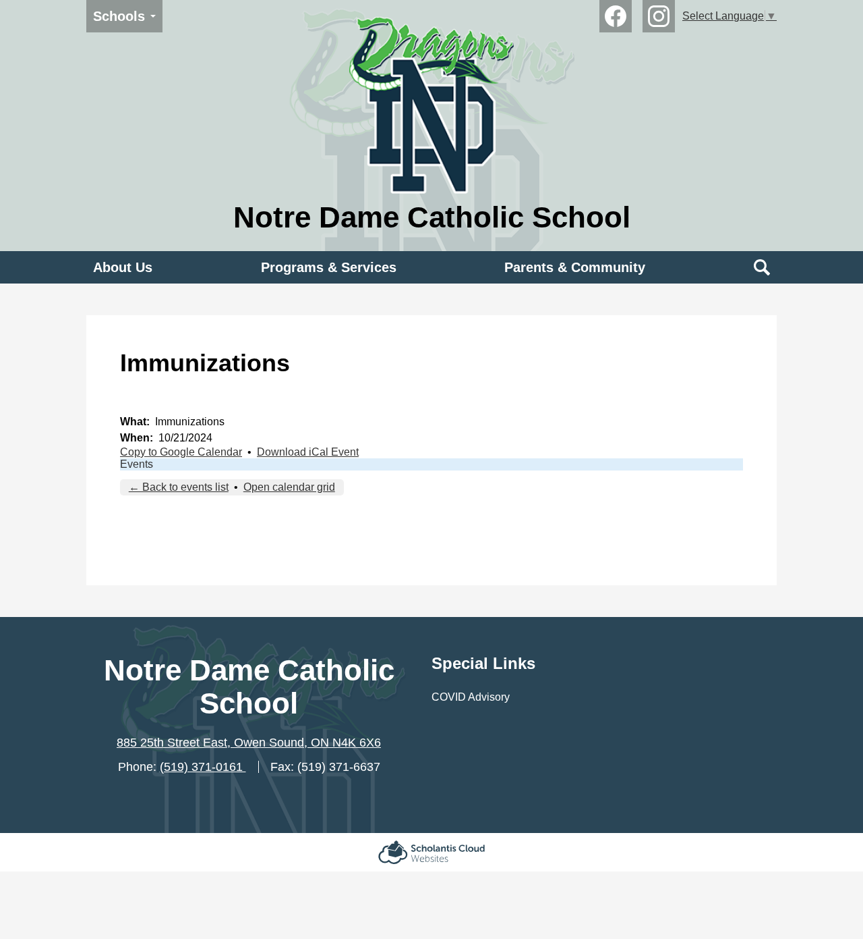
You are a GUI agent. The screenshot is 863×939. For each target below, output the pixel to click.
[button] (122, 267)
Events (136, 464)
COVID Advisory (471, 697)
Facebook (615, 16)
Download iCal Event (308, 452)
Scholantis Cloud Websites (431, 852)
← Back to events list (179, 487)
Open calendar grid (289, 487)
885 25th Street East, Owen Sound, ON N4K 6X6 (249, 742)
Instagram (659, 16)
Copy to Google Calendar (181, 452)
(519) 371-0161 (203, 767)
